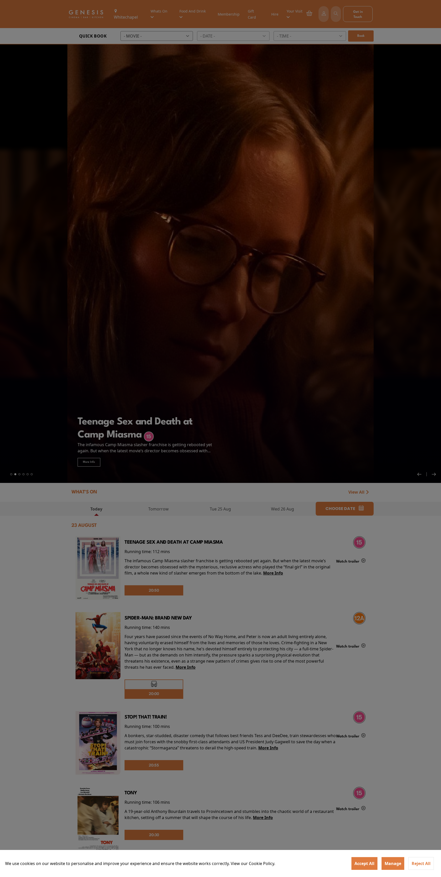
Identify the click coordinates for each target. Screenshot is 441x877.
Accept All (364, 863)
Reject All (421, 863)
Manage (393, 863)
